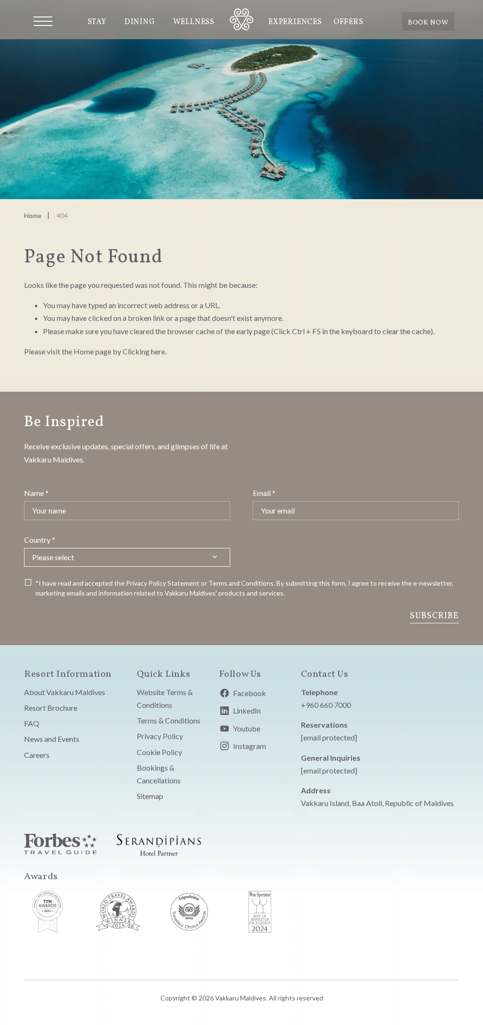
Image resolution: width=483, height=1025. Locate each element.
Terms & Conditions (168, 720)
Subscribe (434, 616)
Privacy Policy (146, 583)
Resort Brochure (50, 707)
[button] (42, 21)
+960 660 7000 (326, 704)
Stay (97, 22)
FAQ (31, 723)
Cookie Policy (159, 752)
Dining (140, 22)
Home (33, 215)
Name (36, 492)
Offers (348, 22)
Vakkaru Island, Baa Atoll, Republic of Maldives (377, 802)
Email (264, 492)
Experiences (295, 22)
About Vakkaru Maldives (64, 692)
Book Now (428, 22)
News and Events (51, 738)
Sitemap (150, 795)
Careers (37, 754)
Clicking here (144, 351)
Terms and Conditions (241, 583)
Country (39, 539)
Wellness (194, 22)
